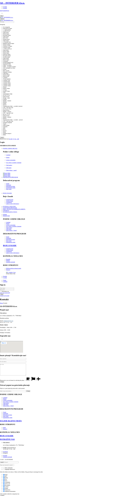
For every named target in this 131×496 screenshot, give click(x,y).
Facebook (5, 451)
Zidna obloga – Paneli (11, 230)
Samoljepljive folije (10, 187)
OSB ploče (8, 167)
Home (1, 303)
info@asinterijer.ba (4, 10)
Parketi (7, 157)
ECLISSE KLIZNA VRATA (11, 421)
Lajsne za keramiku (10, 160)
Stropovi (8, 269)
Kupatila (8, 259)
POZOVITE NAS (4, 139)
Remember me (5, 291)
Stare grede (8, 189)
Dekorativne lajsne (10, 186)
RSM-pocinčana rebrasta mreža (13, 268)
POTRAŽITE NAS (7, 439)
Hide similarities (9, 467)
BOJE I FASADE (9, 245)
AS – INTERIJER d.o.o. (12, 3)
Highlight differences (10, 469)
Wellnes (8, 260)
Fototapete (8, 185)
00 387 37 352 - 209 (14, 139)
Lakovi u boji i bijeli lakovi (12, 203)
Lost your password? (5, 292)
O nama (5, 6)
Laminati (8, 155)
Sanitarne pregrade (10, 262)
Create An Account (4, 295)
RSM (4, 427)
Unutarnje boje (9, 199)
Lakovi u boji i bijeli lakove (12, 252)
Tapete (7, 183)
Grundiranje (9, 202)
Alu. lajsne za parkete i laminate (13, 162)
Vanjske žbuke (9, 201)
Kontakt (5, 8)
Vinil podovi (9, 165)
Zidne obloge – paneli (11, 170)
